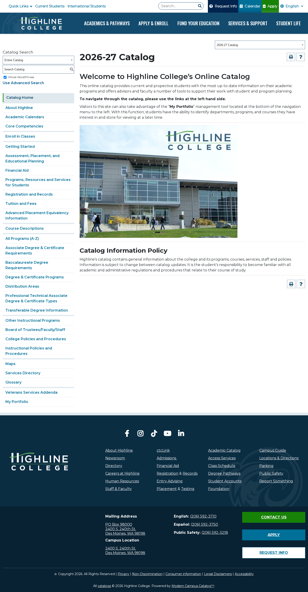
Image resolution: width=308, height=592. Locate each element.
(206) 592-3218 (215, 532)
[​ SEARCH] (200, 6)
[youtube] (167, 434)
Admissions (167, 458)
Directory (113, 466)
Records (190, 473)
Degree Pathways (224, 473)
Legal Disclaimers (218, 574)
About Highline (19, 108)
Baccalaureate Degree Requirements (26, 265)
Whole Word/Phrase (21, 77)
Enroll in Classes (20, 136)
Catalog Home (19, 97)
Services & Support (247, 23)
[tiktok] (154, 434)
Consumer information (183, 574)
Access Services (222, 458)
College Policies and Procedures (35, 339)
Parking (266, 466)
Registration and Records (29, 194)
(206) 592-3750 (204, 524)
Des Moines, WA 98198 (125, 533)
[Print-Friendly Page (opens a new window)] (291, 57)
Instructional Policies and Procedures (28, 351)
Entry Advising (170, 481)
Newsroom (115, 458)
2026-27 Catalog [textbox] (227, 45)
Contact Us (274, 517)
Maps (10, 364)
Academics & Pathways (107, 23)
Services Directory (22, 373)
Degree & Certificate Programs (34, 277)
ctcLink (163, 450)
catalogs (104, 586)
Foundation (218, 489)
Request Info (225, 6)
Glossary (13, 382)
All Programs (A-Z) (22, 238)
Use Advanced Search (23, 83)
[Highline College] (41, 23)
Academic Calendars (24, 117)
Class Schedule (221, 466)
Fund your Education (198, 23)
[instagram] (140, 434)
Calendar (252, 6)
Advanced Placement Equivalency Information (37, 215)
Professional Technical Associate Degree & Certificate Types (36, 298)
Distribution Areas (22, 286)
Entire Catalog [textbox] (14, 60)
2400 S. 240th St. (120, 529)
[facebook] (126, 434)
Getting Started (20, 146)
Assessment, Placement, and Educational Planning (32, 158)
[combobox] (260, 45)
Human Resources (122, 481)
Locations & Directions (279, 458)
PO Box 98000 (118, 524)
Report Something (276, 481)
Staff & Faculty (118, 489)
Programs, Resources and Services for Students (38, 182)
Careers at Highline (122, 473)
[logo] (38, 471)
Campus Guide (272, 450)
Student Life (288, 23)
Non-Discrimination (147, 574)
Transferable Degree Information (36, 310)
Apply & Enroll (153, 23)
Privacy (123, 574)
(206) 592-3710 (203, 516)
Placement (167, 489)
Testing (187, 489)
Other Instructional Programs (32, 320)
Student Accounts (224, 481)
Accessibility (244, 574)
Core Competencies (24, 126)
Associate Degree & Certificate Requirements (34, 250)
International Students (86, 6)
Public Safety (271, 473)
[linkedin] (181, 434)
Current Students (50, 6)
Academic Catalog (224, 450)
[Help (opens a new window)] (301, 57)
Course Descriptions (24, 228)
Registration (167, 473)
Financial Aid (17, 170)
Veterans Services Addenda (31, 392)
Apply (272, 6)
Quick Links (19, 6)
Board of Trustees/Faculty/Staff (35, 330)
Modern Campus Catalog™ (193, 586)
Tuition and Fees (21, 203)
